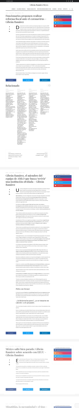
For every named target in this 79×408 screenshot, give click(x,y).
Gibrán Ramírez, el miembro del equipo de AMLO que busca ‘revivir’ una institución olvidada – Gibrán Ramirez (15, 155)
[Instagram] (70, 1)
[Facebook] (66, 1)
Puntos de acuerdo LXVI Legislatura (10, 91)
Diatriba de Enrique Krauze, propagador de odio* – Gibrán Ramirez (42, 154)
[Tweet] (9, 29)
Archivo (7, 89)
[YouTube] (72, 1)
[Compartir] (9, 26)
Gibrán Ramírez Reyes (39, 5)
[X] (68, 1)
